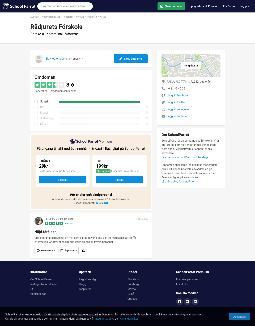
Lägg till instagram (178, 109)
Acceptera (239, 317)
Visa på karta (191, 66)
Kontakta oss (38, 294)
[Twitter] (187, 301)
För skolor (182, 284)
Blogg (82, 284)
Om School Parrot (41, 279)
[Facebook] (179, 301)
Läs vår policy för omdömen (178, 182)
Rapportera (71, 250)
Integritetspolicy (104, 319)
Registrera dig (87, 279)
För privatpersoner (187, 279)
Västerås (92, 17)
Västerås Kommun (74, 17)
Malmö (132, 289)
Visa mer (69, 223)
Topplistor (85, 289)
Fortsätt (62, 180)
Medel (44, 113)
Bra (42, 107)
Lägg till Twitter (176, 102)
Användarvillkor (129, 319)
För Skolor (229, 6)
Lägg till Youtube (177, 116)
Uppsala (132, 299)
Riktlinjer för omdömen (43, 284)
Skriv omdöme (173, 6)
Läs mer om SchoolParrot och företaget (185, 157)
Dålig (43, 124)
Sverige (34, 17)
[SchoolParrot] (20, 6)
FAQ (32, 289)
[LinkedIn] (195, 301)
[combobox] (65, 6)
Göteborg (133, 284)
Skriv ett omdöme (56, 59)
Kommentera (48, 250)
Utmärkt (44, 102)
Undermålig (47, 118)
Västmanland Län (51, 17)
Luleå (131, 294)
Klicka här (102, 203)
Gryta (103, 17)
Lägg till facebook (177, 95)
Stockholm (134, 279)
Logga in (245, 6)
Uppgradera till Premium (204, 6)
